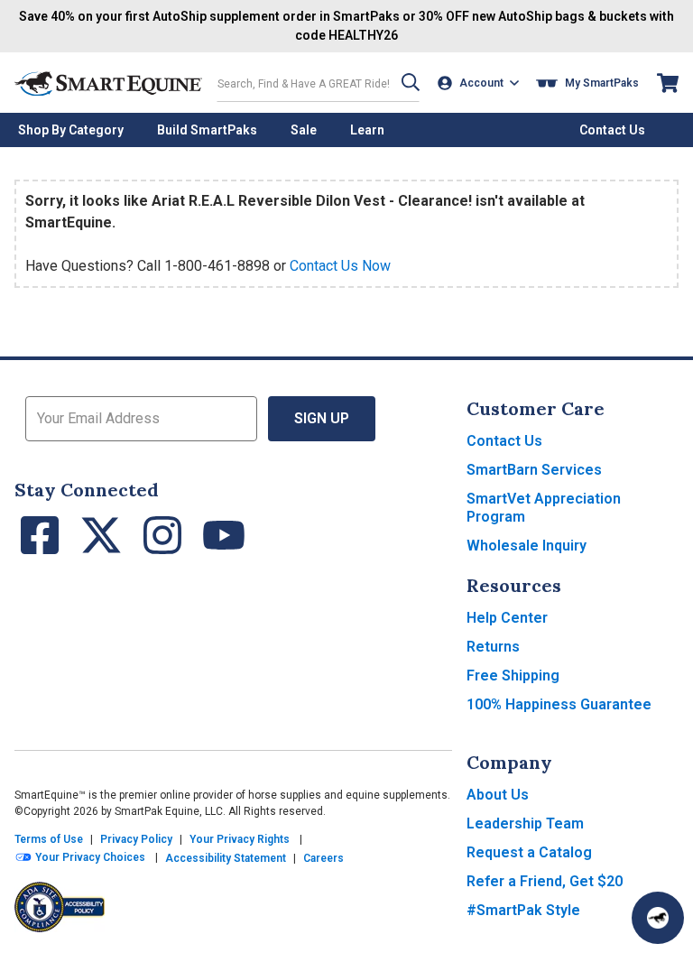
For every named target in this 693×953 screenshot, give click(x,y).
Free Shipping (513, 675)
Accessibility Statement (225, 858)
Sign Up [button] (321, 418)
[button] (410, 82)
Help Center (507, 617)
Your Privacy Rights (239, 839)
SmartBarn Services (534, 469)
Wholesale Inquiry (527, 545)
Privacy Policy (136, 839)
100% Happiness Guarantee (559, 704)
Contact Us (504, 440)
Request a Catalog (529, 852)
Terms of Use (48, 839)
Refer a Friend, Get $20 (545, 881)
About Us (498, 794)
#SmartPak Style (523, 910)
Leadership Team (525, 823)
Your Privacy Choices (88, 857)
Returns (493, 646)
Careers (323, 858)
